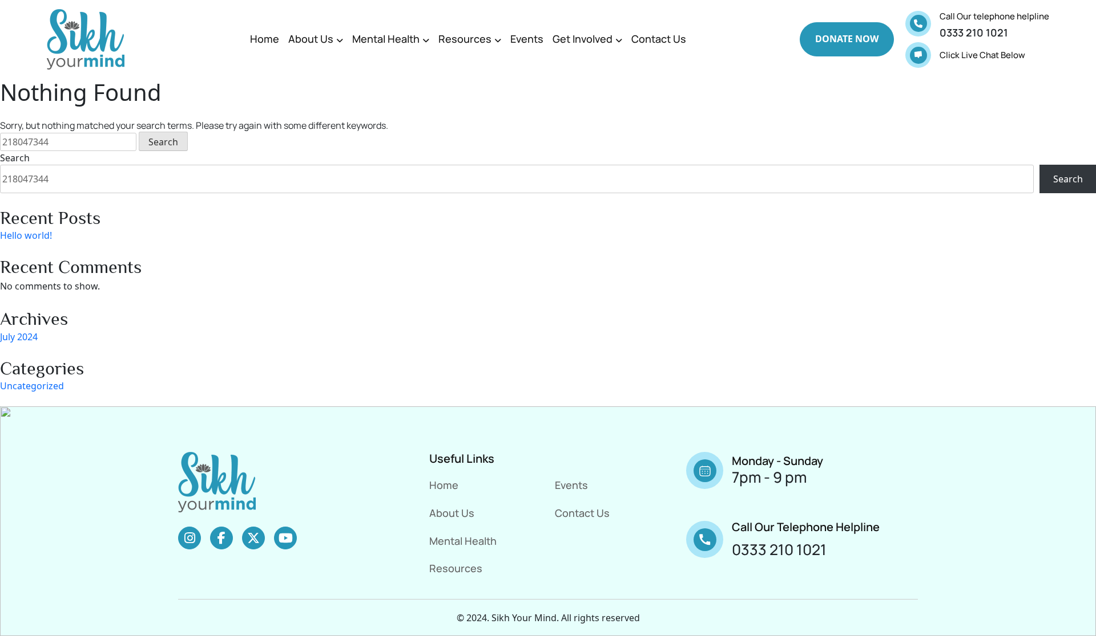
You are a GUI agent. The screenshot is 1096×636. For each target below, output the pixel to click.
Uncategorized (32, 386)
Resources (464, 39)
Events (526, 39)
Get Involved (583, 39)
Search (15, 158)
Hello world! (26, 235)
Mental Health (386, 39)
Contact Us (658, 39)
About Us (310, 39)
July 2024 (19, 337)
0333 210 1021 (974, 32)
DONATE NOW (847, 38)
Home (264, 39)
